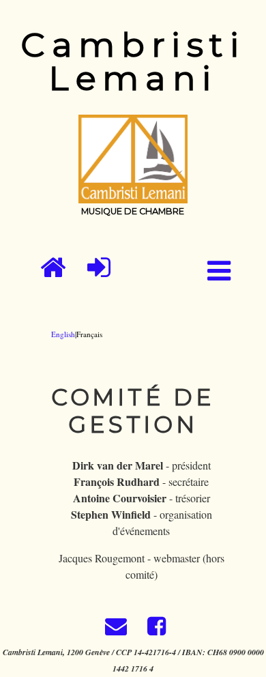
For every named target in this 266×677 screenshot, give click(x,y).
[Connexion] (98, 267)
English (63, 334)
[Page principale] (52, 267)
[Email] (115, 629)
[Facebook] (154, 629)
